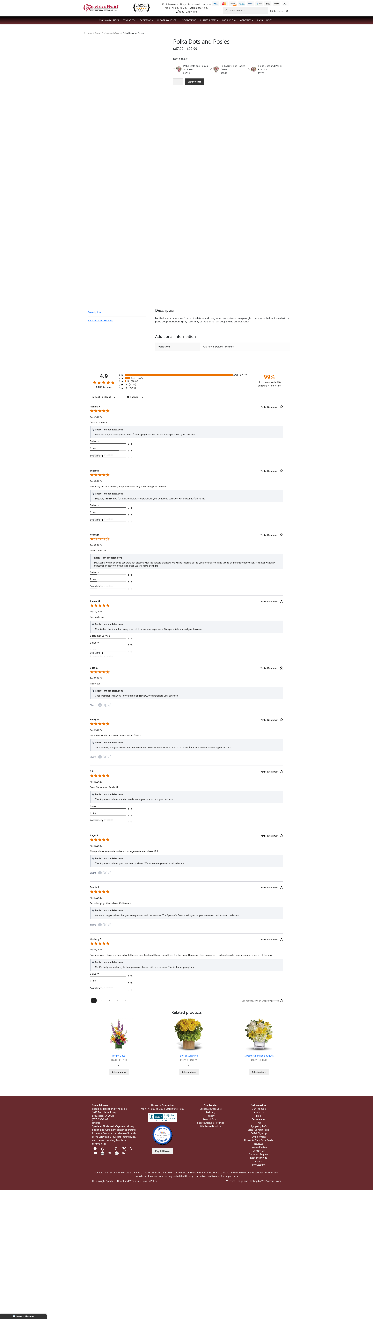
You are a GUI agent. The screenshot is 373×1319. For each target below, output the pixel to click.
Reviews (258, 1143)
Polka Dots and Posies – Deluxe (234, 67)
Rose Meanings (258, 1157)
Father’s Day (229, 20)
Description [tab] (94, 312)
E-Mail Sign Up (259, 1133)
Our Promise (259, 1108)
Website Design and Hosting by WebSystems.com (253, 1181)
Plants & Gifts (208, 20)
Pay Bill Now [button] (162, 1151)
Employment (259, 1136)
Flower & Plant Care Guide (258, 1140)
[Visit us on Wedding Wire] (117, 1153)
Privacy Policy (149, 1181)
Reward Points (211, 1119)
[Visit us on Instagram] (109, 1153)
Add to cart (194, 81)
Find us (96, 1122)
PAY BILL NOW (264, 20)
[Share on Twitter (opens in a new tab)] (105, 705)
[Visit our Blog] (124, 1153)
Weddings (245, 20)
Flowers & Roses (166, 20)
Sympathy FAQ (259, 1126)
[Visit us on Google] (102, 1148)
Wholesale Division (210, 1126)
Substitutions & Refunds (210, 1122)
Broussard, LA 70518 (103, 1115)
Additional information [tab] (100, 320)
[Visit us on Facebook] (95, 1148)
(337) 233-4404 (188, 11)
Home (90, 33)
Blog (258, 1115)
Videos (258, 1161)
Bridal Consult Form (259, 1129)
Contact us (259, 1150)
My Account (258, 1164)
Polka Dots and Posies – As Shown (196, 67)
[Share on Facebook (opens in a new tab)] (100, 705)
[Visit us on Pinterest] (117, 1148)
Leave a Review (258, 1147)
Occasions (145, 20)
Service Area (258, 1119)
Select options (119, 1072)
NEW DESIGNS (189, 20)
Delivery (210, 1112)
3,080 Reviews (103, 387)
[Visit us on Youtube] (95, 1153)
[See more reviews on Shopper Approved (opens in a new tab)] (109, 705)
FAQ (258, 1122)
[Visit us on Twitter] (124, 1148)
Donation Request (259, 1154)
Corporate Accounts (210, 1108)
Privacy (210, 1115)
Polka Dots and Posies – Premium (271, 67)
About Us (259, 1112)
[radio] (186, 375)
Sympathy (128, 20)
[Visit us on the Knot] (102, 1153)
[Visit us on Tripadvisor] (109, 1148)
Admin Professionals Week (107, 33)
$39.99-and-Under (109, 20)
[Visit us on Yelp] (132, 1148)
